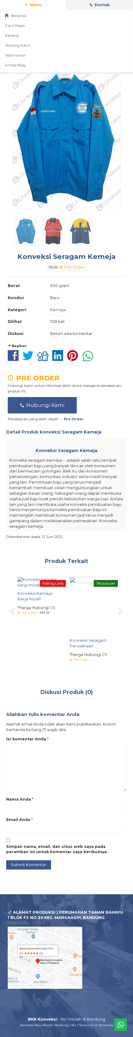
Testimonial (15, 55)
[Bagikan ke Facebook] (15, 359)
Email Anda (18, 819)
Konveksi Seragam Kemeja (66, 256)
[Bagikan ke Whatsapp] (89, 359)
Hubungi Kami (44, 405)
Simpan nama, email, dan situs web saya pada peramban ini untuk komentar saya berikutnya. (57, 849)
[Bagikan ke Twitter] (29, 359)
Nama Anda (18, 799)
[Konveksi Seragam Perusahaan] (92, 605)
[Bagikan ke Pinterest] (74, 359)
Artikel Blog (15, 65)
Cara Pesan (15, 25)
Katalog (12, 35)
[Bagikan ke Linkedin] (59, 359)
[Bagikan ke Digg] (44, 359)
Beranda (18, 15)
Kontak (102, 4)
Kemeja (58, 309)
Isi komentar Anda (26, 739)
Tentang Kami (17, 45)
